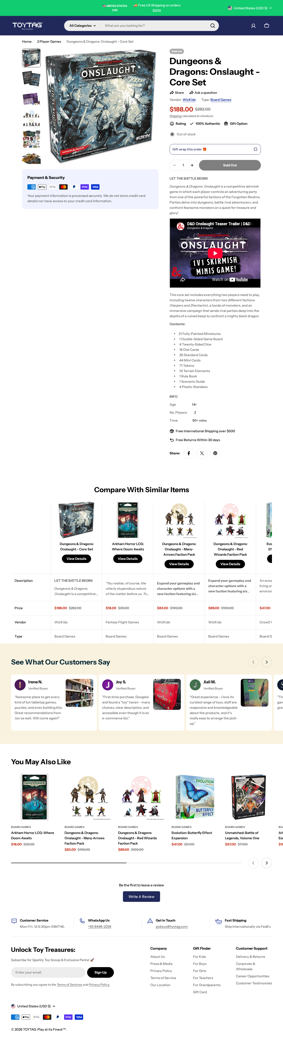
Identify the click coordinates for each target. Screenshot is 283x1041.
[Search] (212, 25)
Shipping (176, 116)
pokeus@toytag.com (172, 926)
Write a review (141, 896)
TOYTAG (29, 1029)
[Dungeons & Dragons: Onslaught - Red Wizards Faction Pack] (141, 797)
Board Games (220, 100)
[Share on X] (202, 453)
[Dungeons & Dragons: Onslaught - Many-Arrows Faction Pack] (88, 797)
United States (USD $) (251, 8)
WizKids (189, 100)
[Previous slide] (253, 662)
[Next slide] (266, 662)
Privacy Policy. (99, 985)
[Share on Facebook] (189, 453)
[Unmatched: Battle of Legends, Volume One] (248, 797)
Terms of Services (69, 985)
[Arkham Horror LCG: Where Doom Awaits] (34, 797)
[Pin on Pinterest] (215, 453)
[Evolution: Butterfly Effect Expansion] (195, 797)
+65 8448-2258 (99, 926)
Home (27, 41)
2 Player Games (49, 41)
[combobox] (141, 25)
